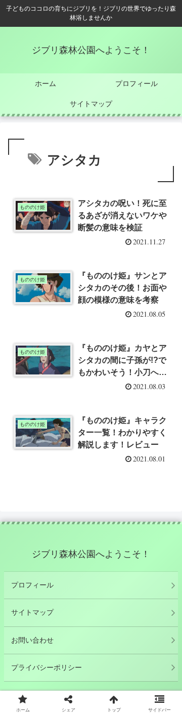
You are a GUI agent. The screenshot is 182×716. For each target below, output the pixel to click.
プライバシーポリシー (46, 667)
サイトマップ (32, 612)
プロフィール (32, 585)
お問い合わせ (32, 640)
